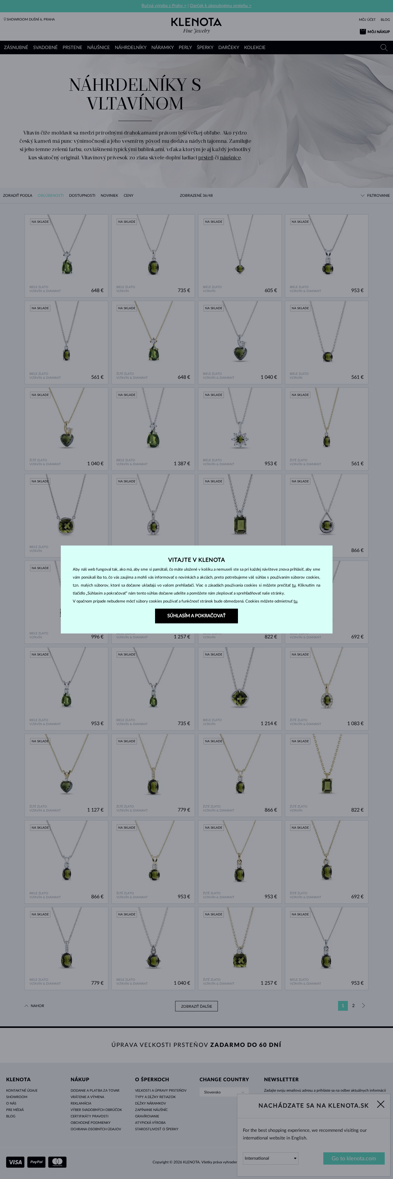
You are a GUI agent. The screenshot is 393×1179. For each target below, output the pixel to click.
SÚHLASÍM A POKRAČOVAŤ (196, 616)
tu (294, 586)
